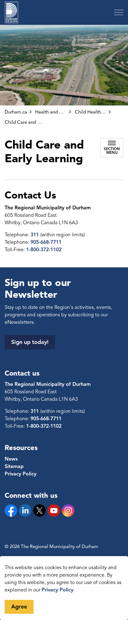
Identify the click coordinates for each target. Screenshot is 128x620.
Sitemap (14, 466)
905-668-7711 (46, 242)
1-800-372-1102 (44, 250)
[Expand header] (118, 12)
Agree (19, 606)
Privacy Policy (57, 590)
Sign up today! (29, 342)
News (11, 459)
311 (35, 235)
